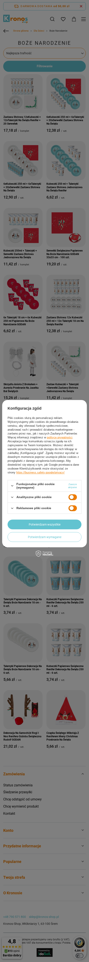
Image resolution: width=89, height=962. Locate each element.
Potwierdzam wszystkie (44, 524)
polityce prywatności (59, 437)
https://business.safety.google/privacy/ (40, 472)
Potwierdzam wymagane (44, 537)
